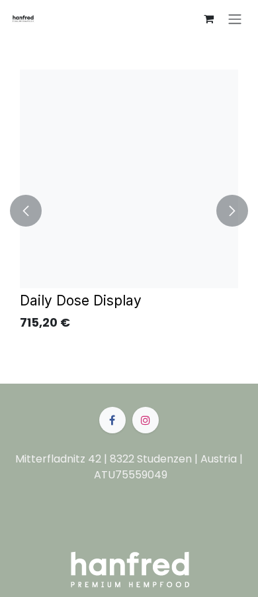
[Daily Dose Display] (129, 179)
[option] (129, 210)
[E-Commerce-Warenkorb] (208, 18)
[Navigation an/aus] (235, 18)
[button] (26, 210)
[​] (112, 420)
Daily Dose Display (81, 300)
